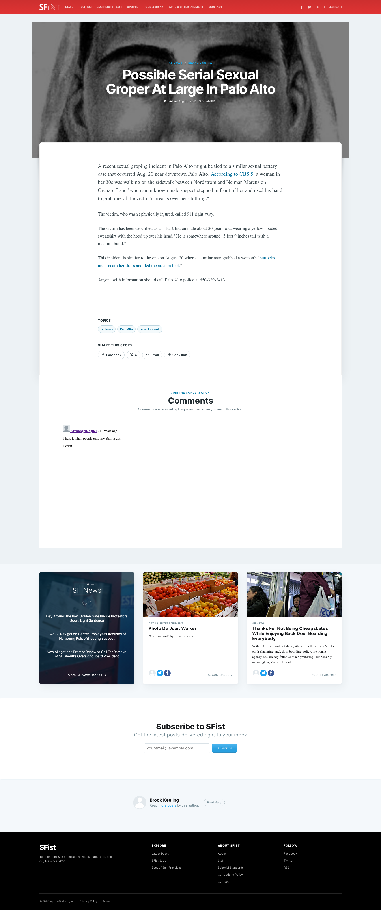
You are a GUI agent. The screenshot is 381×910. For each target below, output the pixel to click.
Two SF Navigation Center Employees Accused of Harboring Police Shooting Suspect (87, 636)
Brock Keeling (200, 63)
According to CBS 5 (232, 173)
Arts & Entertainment (186, 7)
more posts (167, 805)
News (69, 7)
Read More (214, 802)
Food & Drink (154, 7)
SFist (47, 847)
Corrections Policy (230, 874)
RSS (286, 867)
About (222, 853)
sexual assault (150, 329)
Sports (132, 7)
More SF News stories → (87, 675)
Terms (106, 901)
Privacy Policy (89, 901)
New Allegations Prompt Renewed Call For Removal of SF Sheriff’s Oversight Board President (87, 654)
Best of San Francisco (167, 867)
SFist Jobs (159, 860)
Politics (85, 7)
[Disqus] (190, 478)
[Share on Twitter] (160, 673)
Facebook (290, 853)
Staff (221, 860)
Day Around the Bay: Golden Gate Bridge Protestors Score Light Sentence (87, 618)
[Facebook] (301, 7)
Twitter (288, 860)
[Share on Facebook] (167, 673)
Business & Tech (109, 7)
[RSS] (319, 7)
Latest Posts (160, 853)
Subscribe (333, 7)
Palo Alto (126, 329)
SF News (176, 63)
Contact (216, 7)
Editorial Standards (231, 867)
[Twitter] (309, 7)
